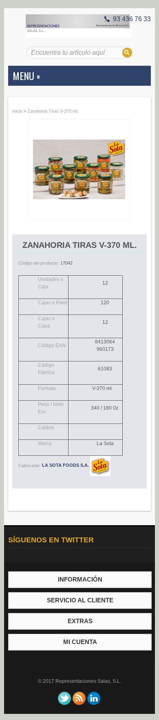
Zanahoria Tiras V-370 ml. (52, 111)
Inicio (17, 111)
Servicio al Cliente (80, 600)
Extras (80, 620)
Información (80, 579)
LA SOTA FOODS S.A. (66, 465)
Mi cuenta (80, 641)
